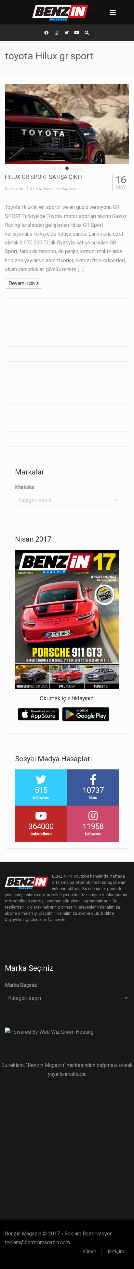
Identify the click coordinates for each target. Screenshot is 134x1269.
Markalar (24, 487)
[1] (54, 168)
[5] (80, 168)
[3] (67, 168)
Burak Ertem (15, 188)
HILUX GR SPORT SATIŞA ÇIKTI (43, 177)
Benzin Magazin (23, 1234)
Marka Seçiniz (21, 985)
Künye (89, 1251)
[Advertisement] (67, 1145)
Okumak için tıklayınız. (67, 698)
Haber (47, 188)
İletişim (116, 1251)
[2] (60, 168)
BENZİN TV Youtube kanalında (80, 876)
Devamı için (22, 283)
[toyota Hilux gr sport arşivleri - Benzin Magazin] (65, 12)
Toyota (60, 188)
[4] (73, 168)
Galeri (35, 188)
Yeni (72, 188)
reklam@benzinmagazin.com (37, 1242)
